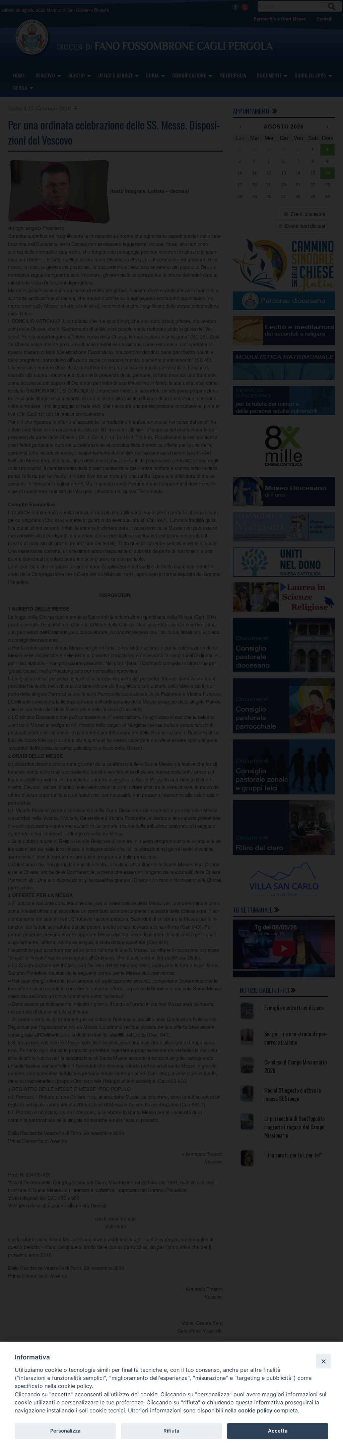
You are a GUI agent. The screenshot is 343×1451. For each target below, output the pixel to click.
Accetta (277, 1431)
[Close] (323, 1361)
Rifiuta (171, 1431)
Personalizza (65, 1431)
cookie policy (255, 1410)
